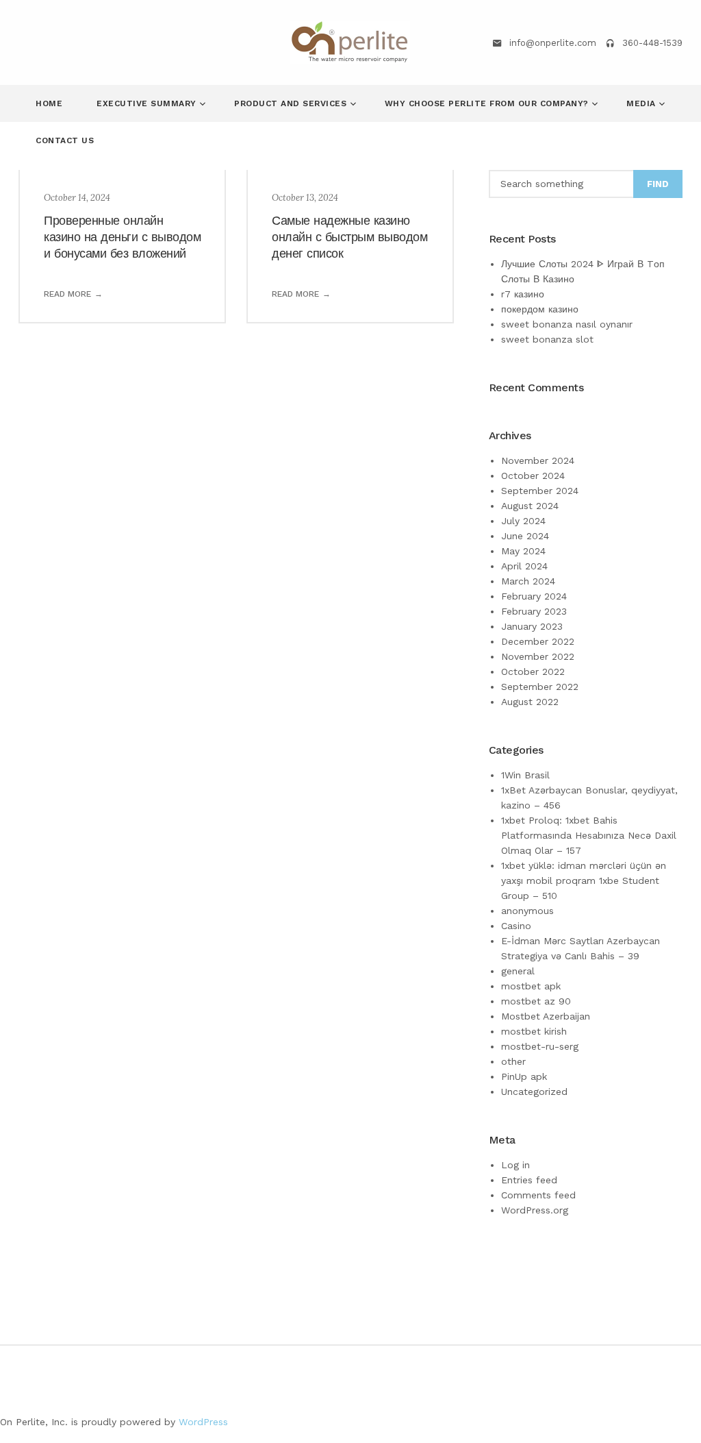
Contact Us (65, 140)
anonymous (527, 910)
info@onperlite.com (552, 43)
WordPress (203, 1421)
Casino (516, 925)
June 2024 (525, 535)
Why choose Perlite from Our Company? (488, 103)
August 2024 (530, 505)
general (518, 970)
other (513, 1061)
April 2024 (524, 565)
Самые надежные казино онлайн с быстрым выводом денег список (349, 236)
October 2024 (533, 475)
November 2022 (537, 656)
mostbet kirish (534, 1031)
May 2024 (523, 550)
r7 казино (522, 293)
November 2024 (537, 460)
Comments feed (538, 1194)
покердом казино (539, 309)
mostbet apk (531, 986)
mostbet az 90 (536, 1001)
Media (642, 103)
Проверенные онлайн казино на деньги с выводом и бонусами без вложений (122, 236)
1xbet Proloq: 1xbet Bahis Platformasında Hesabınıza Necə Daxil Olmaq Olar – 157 (588, 835)
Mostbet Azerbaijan (545, 1016)
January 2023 (532, 626)
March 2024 (528, 581)
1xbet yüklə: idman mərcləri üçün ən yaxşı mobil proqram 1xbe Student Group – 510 (583, 880)
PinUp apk (524, 1076)
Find (658, 184)
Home (49, 103)
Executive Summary (148, 103)
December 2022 (537, 641)
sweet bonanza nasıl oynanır (567, 324)
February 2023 (534, 611)
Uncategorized (534, 1091)
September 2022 (539, 686)
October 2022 (533, 671)
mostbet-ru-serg (539, 1046)
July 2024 (523, 520)
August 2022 (530, 701)
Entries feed (529, 1179)
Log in (515, 1164)
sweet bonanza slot (547, 339)
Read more (67, 294)
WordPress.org (534, 1210)
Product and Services (292, 103)
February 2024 (534, 596)
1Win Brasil (525, 774)
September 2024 (539, 490)
